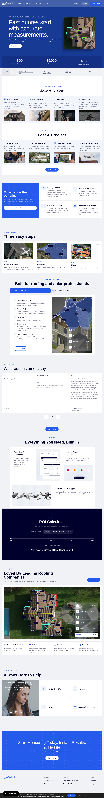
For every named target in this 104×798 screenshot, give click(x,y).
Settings (81, 795)
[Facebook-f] (6, 712)
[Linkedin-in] (21, 712)
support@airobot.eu (86, 707)
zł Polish (68, 531)
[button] (46, 417)
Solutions (19, 3)
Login (85, 3)
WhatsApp (83, 689)
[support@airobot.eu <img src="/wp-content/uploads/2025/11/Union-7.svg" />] (75, 707)
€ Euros (47, 531)
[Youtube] (11, 712)
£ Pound (54, 531)
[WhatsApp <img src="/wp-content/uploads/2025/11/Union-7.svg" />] (75, 688)
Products (28, 3)
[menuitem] (77, 4)
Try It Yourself (96, 3)
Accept (71, 795)
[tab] (30, 290)
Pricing (46, 3)
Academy (38, 3)
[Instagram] (16, 712)
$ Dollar (61, 531)
